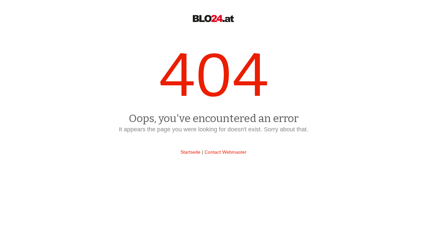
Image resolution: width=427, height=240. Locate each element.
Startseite (190, 152)
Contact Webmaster (225, 152)
